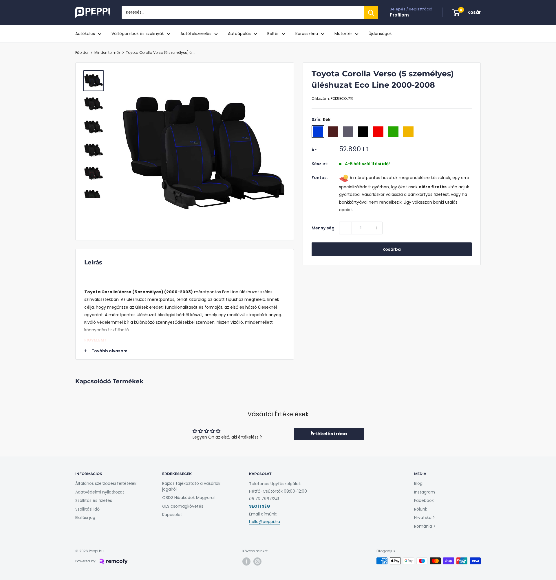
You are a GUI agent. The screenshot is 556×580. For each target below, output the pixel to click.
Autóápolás (239, 33)
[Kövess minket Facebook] (246, 561)
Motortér (343, 33)
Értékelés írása (328, 433)
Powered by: (85, 561)
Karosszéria (306, 33)
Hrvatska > (424, 517)
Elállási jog (85, 517)
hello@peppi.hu (264, 521)
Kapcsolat (172, 515)
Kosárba (392, 249)
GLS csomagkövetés (182, 506)
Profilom (399, 15)
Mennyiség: (324, 228)
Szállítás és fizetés (93, 500)
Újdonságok (380, 33)
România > (425, 526)
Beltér (273, 33)
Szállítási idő (87, 509)
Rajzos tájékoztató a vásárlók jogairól (191, 486)
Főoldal (82, 52)
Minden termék (107, 52)
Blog (418, 483)
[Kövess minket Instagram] (257, 561)
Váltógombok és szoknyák (137, 33)
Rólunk (420, 509)
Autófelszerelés (195, 33)
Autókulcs (85, 33)
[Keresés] (371, 12)
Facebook (424, 500)
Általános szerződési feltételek (105, 483)
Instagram (424, 492)
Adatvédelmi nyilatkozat (99, 492)
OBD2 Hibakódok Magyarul (188, 497)
